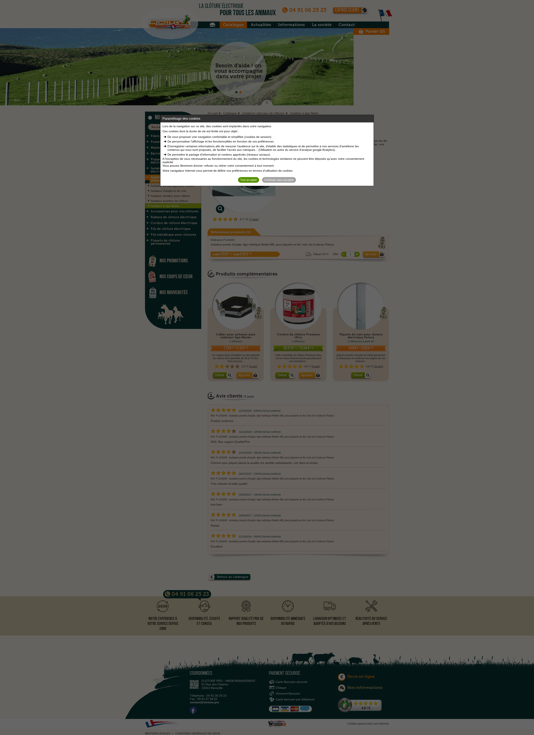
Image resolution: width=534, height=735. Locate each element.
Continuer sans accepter (279, 179)
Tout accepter (248, 179)
